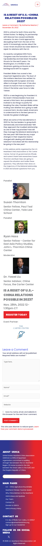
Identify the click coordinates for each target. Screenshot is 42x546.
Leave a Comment (10, 25)
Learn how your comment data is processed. (20, 428)
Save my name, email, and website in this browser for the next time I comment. (19, 413)
